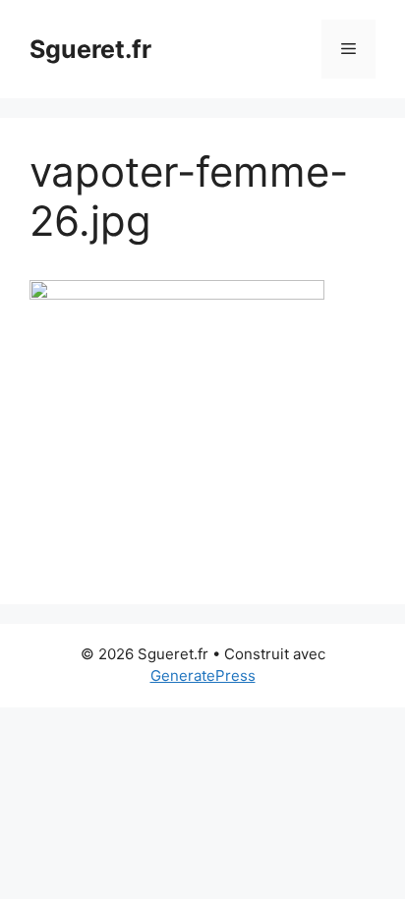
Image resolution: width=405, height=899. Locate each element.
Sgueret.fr (90, 49)
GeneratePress (203, 675)
